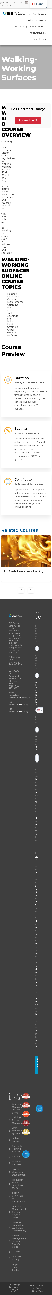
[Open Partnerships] (45, 33)
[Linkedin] (27, 3)
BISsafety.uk (24, 711)
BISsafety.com (25, 704)
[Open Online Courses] (45, 20)
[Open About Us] (45, 39)
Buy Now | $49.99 (28, 120)
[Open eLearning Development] (45, 26)
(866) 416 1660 (7, 2)
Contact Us (5, 5)
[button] (21, 590)
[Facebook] (21, 3)
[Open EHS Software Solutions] (45, 14)
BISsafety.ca (24, 697)
